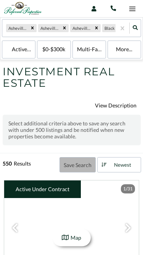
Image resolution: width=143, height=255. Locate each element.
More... (124, 49)
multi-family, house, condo (91, 49)
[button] (32, 28)
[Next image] (128, 228)
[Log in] (94, 8)
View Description (116, 105)
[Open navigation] (132, 9)
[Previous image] (15, 228)
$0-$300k (53, 49)
